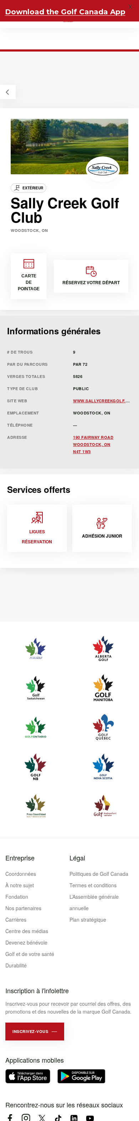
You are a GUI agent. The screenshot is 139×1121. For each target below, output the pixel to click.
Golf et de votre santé (29, 953)
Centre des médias (26, 931)
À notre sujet (19, 885)
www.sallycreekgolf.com (104, 400)
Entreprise (20, 857)
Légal (77, 857)
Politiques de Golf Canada (99, 873)
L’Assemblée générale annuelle (94, 902)
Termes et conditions (93, 885)
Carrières (15, 919)
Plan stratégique (88, 919)
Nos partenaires (23, 908)
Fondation (16, 896)
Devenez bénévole (26, 942)
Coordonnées (20, 873)
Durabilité (16, 965)
